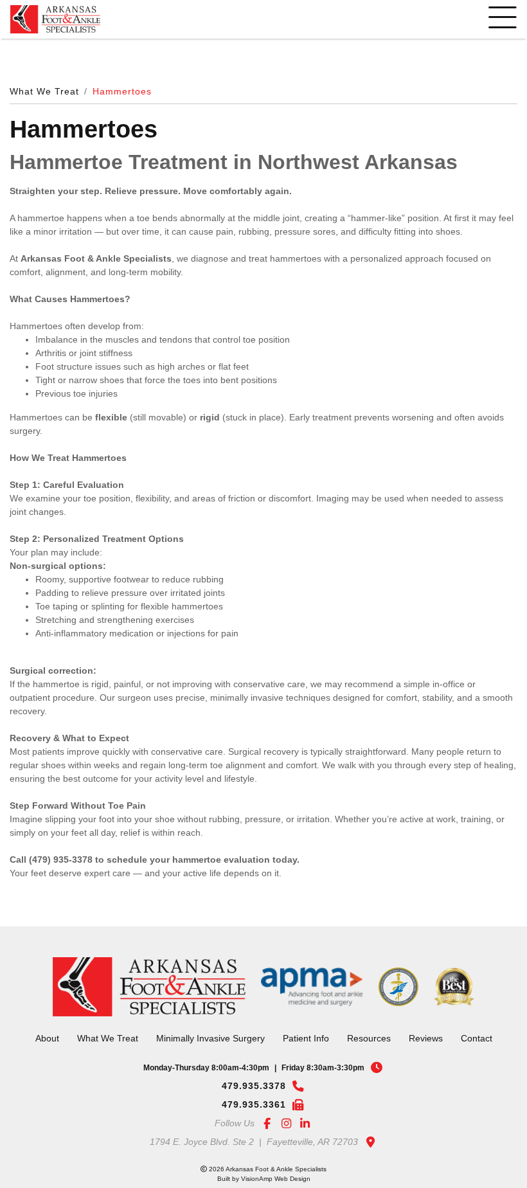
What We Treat (41, 91)
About (59, 1022)
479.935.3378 (254, 1070)
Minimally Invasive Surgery (213, 1022)
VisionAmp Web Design (275, 1163)
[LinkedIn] (305, 1108)
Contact (466, 1022)
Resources (364, 1022)
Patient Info (304, 1022)
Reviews (417, 1022)
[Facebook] (267, 1108)
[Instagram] (286, 1108)
